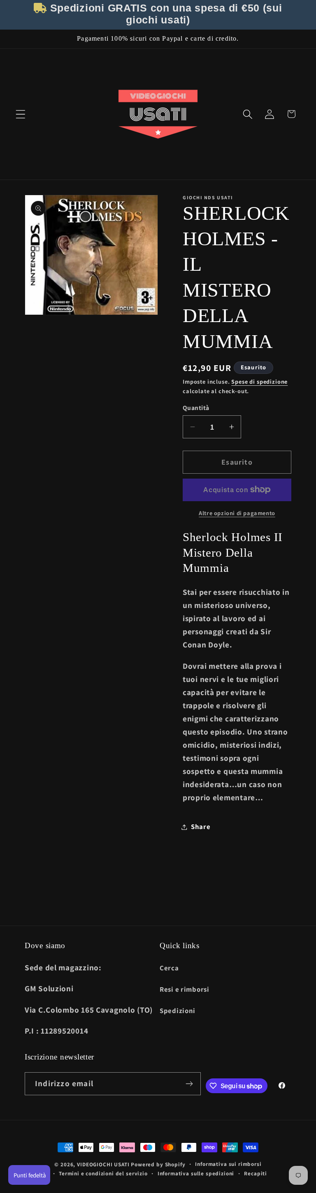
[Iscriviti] (189, 1083)
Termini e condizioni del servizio (103, 1173)
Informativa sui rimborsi (228, 1164)
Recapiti (255, 1173)
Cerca (169, 967)
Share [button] (201, 826)
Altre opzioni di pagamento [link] (237, 513)
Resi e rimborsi (184, 989)
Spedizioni (177, 1010)
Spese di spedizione (259, 381)
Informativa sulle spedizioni (196, 1173)
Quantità (196, 407)
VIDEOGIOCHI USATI (103, 1164)
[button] (21, 114)
